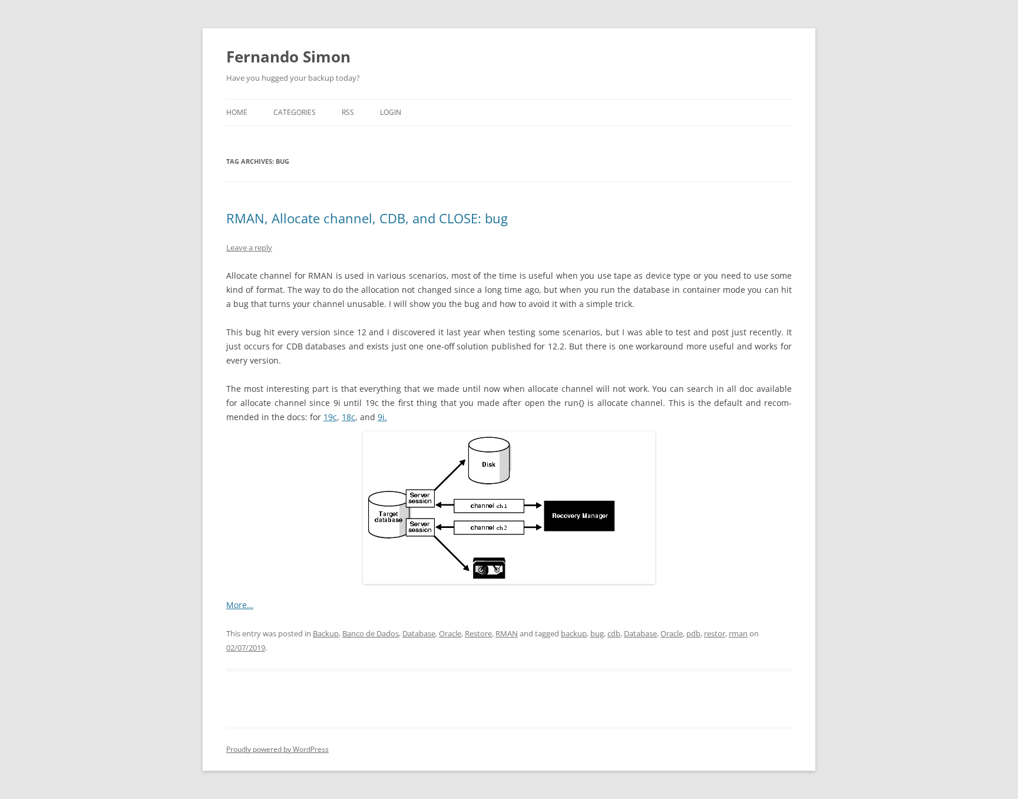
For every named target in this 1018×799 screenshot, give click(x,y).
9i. (382, 416)
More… (239, 604)
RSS (348, 112)
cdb (613, 633)
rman (738, 633)
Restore (478, 633)
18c (348, 416)
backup (574, 633)
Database (418, 633)
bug (597, 633)
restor (714, 633)
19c (330, 416)
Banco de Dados (370, 633)
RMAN (506, 633)
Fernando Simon (288, 56)
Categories (294, 112)
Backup (326, 633)
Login (390, 112)
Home (236, 112)
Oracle (450, 633)
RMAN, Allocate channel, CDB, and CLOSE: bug (367, 218)
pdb (693, 633)
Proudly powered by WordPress (277, 749)
